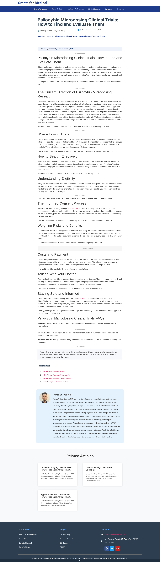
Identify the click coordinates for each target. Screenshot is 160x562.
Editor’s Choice (24, 547)
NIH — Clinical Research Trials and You (56, 375)
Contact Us (23, 539)
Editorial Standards (26, 543)
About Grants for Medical (28, 535)
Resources (120, 9)
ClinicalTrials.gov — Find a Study (53, 371)
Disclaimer (64, 543)
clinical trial (81, 299)
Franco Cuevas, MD (93, 30)
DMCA (62, 547)
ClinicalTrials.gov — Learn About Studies (56, 378)
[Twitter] (112, 548)
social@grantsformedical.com (115, 534)
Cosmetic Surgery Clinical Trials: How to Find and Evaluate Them (56, 468)
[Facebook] (106, 548)
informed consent (74, 208)
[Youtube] (117, 548)
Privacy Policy (65, 535)
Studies (41, 36)
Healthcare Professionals (75, 9)
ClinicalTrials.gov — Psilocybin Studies (55, 382)
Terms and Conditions (68, 539)
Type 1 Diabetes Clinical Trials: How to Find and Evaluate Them (56, 495)
